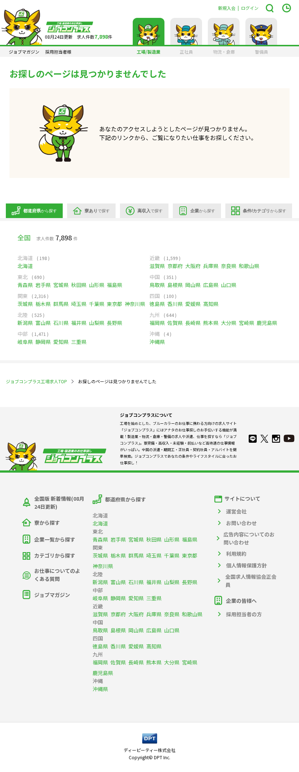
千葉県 (96, 303)
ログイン (250, 8)
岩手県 (43, 284)
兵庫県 (210, 265)
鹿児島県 (267, 322)
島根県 (175, 284)
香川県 (175, 303)
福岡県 (157, 322)
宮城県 (61, 284)
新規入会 (227, 8)
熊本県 (210, 322)
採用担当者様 (58, 52)
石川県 (61, 322)
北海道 (25, 265)
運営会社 (236, 511)
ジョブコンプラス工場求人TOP (36, 381)
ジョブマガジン (24, 52)
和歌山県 (249, 265)
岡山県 (193, 284)
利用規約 (236, 553)
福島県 (114, 284)
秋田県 (78, 284)
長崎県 (193, 322)
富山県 (43, 322)
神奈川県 (135, 303)
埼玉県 (78, 303)
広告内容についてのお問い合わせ (249, 538)
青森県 (25, 284)
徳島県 (157, 303)
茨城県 (25, 303)
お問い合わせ (241, 523)
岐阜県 (25, 341)
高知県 (210, 303)
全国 (24, 237)
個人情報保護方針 (246, 565)
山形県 (96, 284)
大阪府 (193, 265)
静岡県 (43, 341)
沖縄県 (157, 341)
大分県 (228, 322)
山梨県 (96, 322)
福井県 (78, 322)
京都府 (175, 265)
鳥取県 (157, 284)
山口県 (228, 284)
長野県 (114, 322)
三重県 (78, 341)
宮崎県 (246, 322)
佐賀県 (175, 322)
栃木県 (43, 303)
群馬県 (61, 303)
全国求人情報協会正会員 (250, 580)
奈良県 (228, 265)
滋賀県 (157, 265)
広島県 (210, 284)
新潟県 (25, 322)
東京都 (114, 303)
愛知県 (61, 341)
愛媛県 (193, 303)
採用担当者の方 (244, 614)
